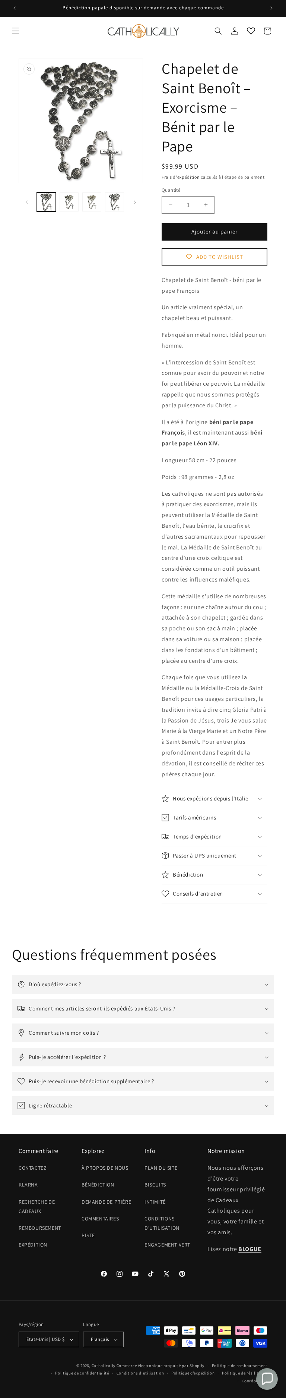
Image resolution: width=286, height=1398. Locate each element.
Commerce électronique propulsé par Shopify (160, 1365)
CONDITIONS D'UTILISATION (161, 1223)
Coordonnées (254, 1380)
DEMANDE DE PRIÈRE (106, 1201)
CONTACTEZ (33, 1168)
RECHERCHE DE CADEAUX (37, 1206)
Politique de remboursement (239, 1365)
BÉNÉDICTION (98, 1184)
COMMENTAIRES (100, 1218)
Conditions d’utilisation (140, 1373)
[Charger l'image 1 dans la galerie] (46, 201)
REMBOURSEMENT (40, 1228)
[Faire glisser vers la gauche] (27, 202)
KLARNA (28, 1184)
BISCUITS (155, 1184)
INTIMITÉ (155, 1201)
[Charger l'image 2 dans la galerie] (69, 201)
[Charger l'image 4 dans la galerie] (114, 201)
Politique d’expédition (192, 1373)
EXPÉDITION (33, 1244)
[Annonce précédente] (14, 8)
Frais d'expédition (181, 177)
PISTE (88, 1235)
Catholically (103, 1365)
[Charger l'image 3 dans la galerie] (91, 201)
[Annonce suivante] (271, 8)
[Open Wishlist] (251, 31)
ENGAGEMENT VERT (167, 1244)
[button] (15, 31)
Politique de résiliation (244, 1373)
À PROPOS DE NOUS (105, 1168)
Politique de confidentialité (82, 1373)
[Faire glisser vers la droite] (135, 202)
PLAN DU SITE (160, 1168)
